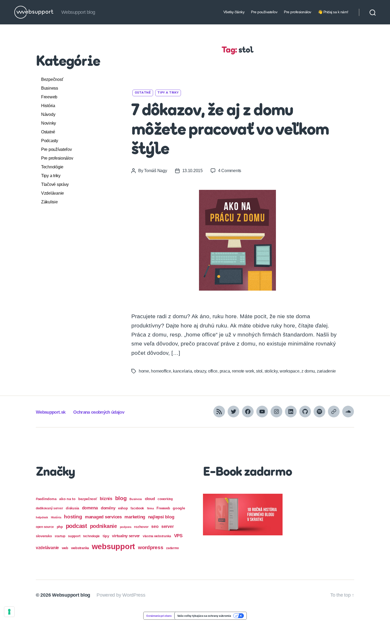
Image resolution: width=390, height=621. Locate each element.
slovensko (44, 536)
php (60, 527)
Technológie (52, 167)
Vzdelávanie (52, 193)
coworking (165, 499)
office (213, 371)
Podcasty (49, 140)
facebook (137, 508)
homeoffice (161, 371)
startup (60, 536)
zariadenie (326, 371)
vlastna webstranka (157, 536)
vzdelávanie (47, 547)
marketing (134, 516)
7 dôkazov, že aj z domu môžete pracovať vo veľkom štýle (230, 130)
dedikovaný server (49, 508)
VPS (178, 535)
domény (108, 508)
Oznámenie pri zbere (159, 615)
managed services (103, 516)
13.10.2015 (192, 170)
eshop (123, 508)
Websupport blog (71, 595)
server (167, 526)
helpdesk (42, 517)
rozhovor (141, 527)
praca (225, 371)
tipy (106, 536)
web (65, 548)
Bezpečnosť (52, 79)
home (144, 371)
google (179, 508)
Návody (48, 114)
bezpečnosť (87, 499)
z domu (308, 371)
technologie (91, 536)
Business (49, 88)
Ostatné (48, 132)
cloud (150, 499)
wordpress (150, 547)
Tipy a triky (50, 175)
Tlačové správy (55, 184)
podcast (76, 526)
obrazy (200, 371)
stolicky (271, 371)
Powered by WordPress (121, 595)
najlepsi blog (161, 516)
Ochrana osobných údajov (98, 412)
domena (90, 507)
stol (259, 371)
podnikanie (103, 526)
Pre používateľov (264, 12)
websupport (113, 546)
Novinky (48, 123)
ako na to (67, 499)
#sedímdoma (46, 499)
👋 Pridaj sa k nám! (333, 12)
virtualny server (126, 535)
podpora (125, 526)
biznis (106, 498)
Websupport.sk (50, 412)
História (48, 105)
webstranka (80, 548)
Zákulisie (49, 202)
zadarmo (172, 548)
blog (121, 498)
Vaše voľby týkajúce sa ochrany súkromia (204, 615)
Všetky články (234, 12)
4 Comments (229, 170)
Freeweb (49, 97)
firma (150, 508)
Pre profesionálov (297, 12)
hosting (73, 516)
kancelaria (182, 371)
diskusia (72, 508)
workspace (290, 371)
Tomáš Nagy (155, 170)
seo (154, 526)
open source (45, 527)
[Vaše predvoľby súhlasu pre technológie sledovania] (9, 612)
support (74, 536)
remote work (243, 371)
